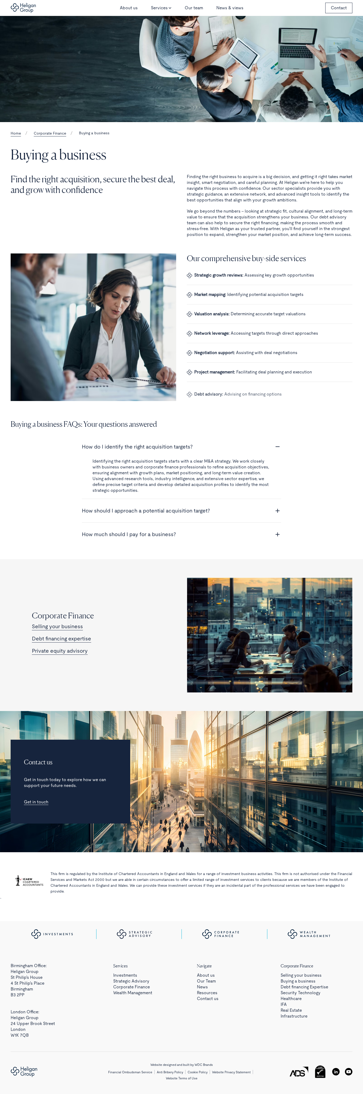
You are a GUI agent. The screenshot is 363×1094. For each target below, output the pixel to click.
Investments (125, 975)
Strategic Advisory (131, 981)
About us (129, 7)
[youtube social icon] (348, 1071)
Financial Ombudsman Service (130, 1072)
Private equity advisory (60, 651)
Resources (207, 992)
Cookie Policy (198, 1072)
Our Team (206, 981)
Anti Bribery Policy (170, 1072)
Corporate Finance (50, 133)
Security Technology (300, 992)
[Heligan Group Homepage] (24, 1071)
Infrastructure (294, 1016)
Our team (194, 7)
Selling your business (57, 626)
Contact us (207, 998)
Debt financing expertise (61, 638)
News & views (229, 7)
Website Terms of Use (181, 1078)
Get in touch (36, 801)
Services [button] (159, 7)
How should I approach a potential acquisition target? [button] (146, 511)
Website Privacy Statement (231, 1072)
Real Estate (291, 1010)
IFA (284, 1004)
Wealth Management (132, 992)
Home (16, 133)
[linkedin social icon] (336, 1071)
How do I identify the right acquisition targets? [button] (137, 447)
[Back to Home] (23, 8)
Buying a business (298, 981)
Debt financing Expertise (304, 986)
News (202, 986)
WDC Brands (204, 1065)
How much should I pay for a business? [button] (129, 534)
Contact (339, 7)
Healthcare (291, 998)
